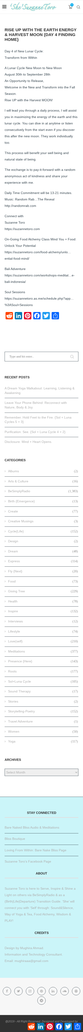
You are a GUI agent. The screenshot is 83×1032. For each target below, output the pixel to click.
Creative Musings (43, 521)
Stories (43, 701)
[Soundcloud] (65, 991)
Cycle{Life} (43, 531)
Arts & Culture (43, 481)
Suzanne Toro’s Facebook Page (28, 861)
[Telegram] (41, 1000)
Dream (43, 551)
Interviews (43, 621)
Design (43, 541)
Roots (43, 671)
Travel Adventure (43, 721)
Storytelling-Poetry (43, 711)
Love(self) (43, 641)
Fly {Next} (43, 571)
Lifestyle (43, 631)
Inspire (43, 611)
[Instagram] (30, 991)
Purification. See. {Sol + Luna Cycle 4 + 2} (35, 432)
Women (43, 731)
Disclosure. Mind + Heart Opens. (28, 442)
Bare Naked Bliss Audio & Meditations (32, 827)
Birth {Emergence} (43, 501)
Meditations (43, 651)
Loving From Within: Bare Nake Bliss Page (35, 850)
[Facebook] (7, 991)
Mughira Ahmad (31, 948)
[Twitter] (19, 991)
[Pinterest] (42, 991)
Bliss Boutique (15, 839)
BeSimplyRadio (43, 491)
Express (43, 561)
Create (43, 511)
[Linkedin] (53, 991)
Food (43, 581)
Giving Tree (43, 591)
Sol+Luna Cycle (43, 681)
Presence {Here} (43, 661)
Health (43, 601)
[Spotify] (76, 991)
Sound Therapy (43, 691)
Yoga (43, 741)
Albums (43, 471)
